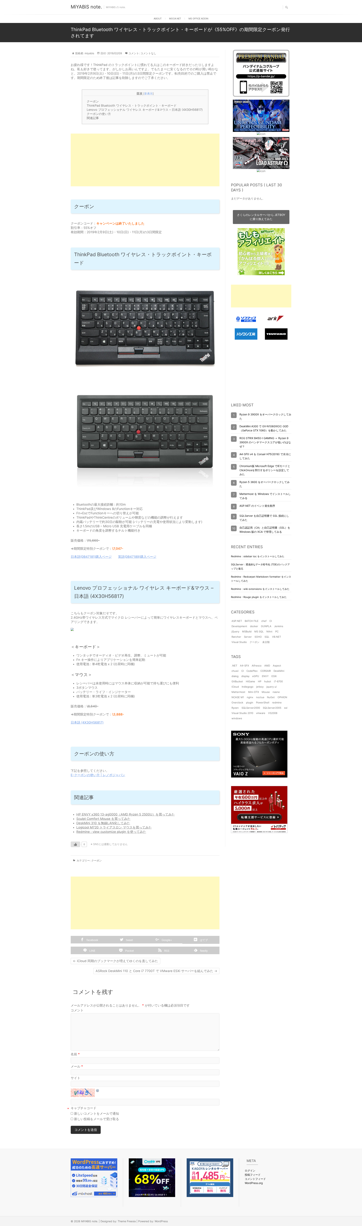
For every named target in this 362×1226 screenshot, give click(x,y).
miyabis (89, 53)
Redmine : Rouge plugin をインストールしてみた (259, 596)
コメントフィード (255, 1178)
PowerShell (262, 702)
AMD (267, 665)
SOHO (258, 636)
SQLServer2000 (251, 707)
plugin (249, 702)
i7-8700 (278, 681)
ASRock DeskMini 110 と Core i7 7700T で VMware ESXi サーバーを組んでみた (156, 971)
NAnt (269, 631)
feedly (203, 950)
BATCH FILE (251, 620)
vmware (260, 713)
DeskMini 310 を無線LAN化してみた (103, 823)
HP (259, 681)
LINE (92, 950)
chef (264, 620)
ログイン (250, 1170)
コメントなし (148, 53)
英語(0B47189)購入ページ (137, 557)
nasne (276, 691)
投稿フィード (253, 1174)
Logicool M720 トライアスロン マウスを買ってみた (114, 827)
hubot (267, 681)
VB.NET (276, 636)
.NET (234, 665)
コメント (77, 1010)
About (158, 18)
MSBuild (247, 631)
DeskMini (279, 670)
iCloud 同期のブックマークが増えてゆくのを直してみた (115, 961)
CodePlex (252, 670)
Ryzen (235, 707)
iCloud (235, 686)
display (245, 676)
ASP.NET (237, 620)
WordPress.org (254, 1183)
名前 (75, 1054)
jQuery (235, 631)
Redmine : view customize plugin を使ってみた (111, 832)
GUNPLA (266, 626)
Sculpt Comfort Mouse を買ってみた (103, 819)
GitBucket (237, 681)
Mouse (266, 691)
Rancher (236, 636)
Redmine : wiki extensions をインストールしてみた (260, 588)
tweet (129, 940)
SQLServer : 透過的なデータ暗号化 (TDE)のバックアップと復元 (260, 566)
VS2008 (272, 713)
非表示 (148, 93)
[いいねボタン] (75, 844)
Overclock (237, 702)
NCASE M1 (238, 697)
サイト (75, 1078)
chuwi (235, 670)
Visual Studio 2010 (242, 713)
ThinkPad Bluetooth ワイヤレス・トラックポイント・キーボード (131, 105)
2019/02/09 (114, 53)
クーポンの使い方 (99, 114)
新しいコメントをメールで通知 (96, 1113)
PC (276, 631)
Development (239, 626)
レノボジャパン (114, 775)
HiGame (250, 681)
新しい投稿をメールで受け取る (96, 1119)
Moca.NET (175, 18)
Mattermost (238, 691)
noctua (260, 697)
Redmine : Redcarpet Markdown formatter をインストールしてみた (261, 578)
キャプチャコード (83, 1108)
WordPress (161, 1221)
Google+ (166, 940)
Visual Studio (239, 642)
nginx (250, 697)
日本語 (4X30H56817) (87, 722)
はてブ (203, 940)
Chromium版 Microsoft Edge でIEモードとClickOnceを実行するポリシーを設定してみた (264, 470)
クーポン (93, 101)
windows (237, 718)
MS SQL (259, 631)
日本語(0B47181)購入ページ (91, 557)
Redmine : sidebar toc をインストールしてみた (257, 556)
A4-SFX (244, 665)
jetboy (260, 686)
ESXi (274, 676)
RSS (166, 950)
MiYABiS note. (86, 7)
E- (72, 775)
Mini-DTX (253, 691)
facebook (92, 940)
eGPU (255, 676)
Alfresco (257, 665)
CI (270, 620)
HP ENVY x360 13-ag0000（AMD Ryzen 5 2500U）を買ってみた (125, 814)
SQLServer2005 (272, 707)
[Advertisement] (145, 160)
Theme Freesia (127, 1221)
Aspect (277, 665)
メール (77, 1066)
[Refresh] (98, 1090)
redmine (277, 702)
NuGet (271, 697)
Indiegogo (247, 686)
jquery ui (271, 686)
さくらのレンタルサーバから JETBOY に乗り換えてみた (261, 217)
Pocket (129, 950)
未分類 (266, 642)
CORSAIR (265, 670)
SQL (267, 636)
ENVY (265, 676)
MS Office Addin (198, 18)
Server (248, 636)
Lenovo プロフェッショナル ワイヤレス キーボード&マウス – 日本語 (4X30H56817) (145, 110)
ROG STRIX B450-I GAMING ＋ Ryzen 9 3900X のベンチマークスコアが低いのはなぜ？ (265, 442)
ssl (285, 707)
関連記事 (93, 118)
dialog (235, 676)
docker (254, 626)
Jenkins (278, 626)
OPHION (282, 697)
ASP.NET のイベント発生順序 (257, 505)
